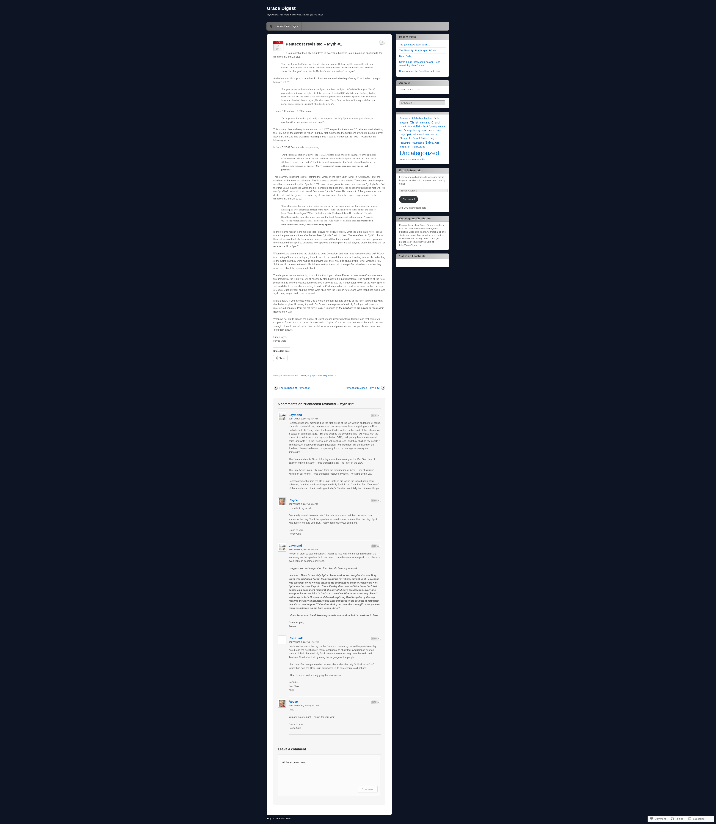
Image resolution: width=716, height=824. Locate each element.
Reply (375, 415)
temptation (405, 146)
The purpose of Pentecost (294, 387)
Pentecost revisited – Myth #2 (362, 387)
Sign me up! (409, 199)
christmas (425, 122)
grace (431, 130)
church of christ (407, 126)
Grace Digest (281, 8)
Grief (438, 130)
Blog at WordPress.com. (279, 818)
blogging (404, 122)
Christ (296, 375)
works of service (408, 159)
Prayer (433, 138)
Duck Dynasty (430, 126)
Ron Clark (296, 638)
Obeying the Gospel (410, 138)
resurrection (418, 143)
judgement (418, 134)
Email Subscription (411, 170)
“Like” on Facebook (412, 255)
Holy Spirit (312, 375)
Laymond (295, 414)
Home (270, 26)
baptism (428, 118)
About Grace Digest (288, 26)
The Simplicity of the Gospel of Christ (417, 50)
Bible (436, 118)
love (427, 134)
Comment (368, 789)
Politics (424, 138)
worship (421, 159)
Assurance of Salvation (411, 118)
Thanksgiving (418, 146)
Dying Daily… (406, 56)
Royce (293, 500)
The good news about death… (414, 44)
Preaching (322, 375)
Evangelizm (410, 130)
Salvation (332, 375)
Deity (419, 126)
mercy (434, 134)
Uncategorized (419, 153)
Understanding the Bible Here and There (419, 71)
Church (303, 375)
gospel (422, 130)
